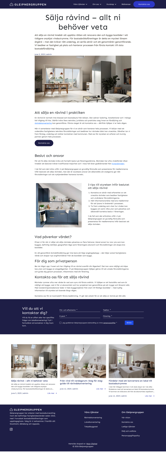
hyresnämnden (118, 164)
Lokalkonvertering (92, 422)
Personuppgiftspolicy (131, 436)
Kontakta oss (127, 422)
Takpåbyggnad (91, 427)
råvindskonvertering (43, 123)
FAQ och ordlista (129, 431)
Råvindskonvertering (93, 417)
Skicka (129, 323)
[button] (144, 4)
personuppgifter (109, 323)
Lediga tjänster (128, 427)
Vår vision (126, 417)
